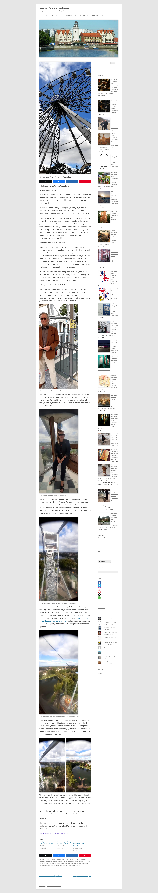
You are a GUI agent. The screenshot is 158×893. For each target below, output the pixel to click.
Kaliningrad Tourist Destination (56, 863)
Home (41, 15)
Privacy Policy (101, 608)
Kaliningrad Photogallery (58, 859)
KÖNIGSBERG (114, 128)
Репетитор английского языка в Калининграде (93, 15)
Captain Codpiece (76, 865)
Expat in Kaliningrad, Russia (54, 7)
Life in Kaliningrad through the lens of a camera (63, 842)
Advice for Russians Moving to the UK (51, 876)
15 (113, 543)
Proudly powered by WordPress (54, 886)
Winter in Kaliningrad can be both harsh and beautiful (80, 843)
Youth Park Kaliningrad (53, 865)
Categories (55, 15)
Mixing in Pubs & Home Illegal (82, 876)
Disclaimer (100, 673)
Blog (47, 15)
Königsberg (67, 863)
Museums (100, 147)
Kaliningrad (42, 861)
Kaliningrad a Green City (51, 861)
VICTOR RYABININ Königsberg (69, 15)
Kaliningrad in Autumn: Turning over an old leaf (46, 842)
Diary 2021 (114, 385)
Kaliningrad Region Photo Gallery (106, 186)
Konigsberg (73, 863)
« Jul (99, 551)
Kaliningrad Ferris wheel (78, 861)
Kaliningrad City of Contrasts (65, 861)
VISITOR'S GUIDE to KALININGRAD (72, 859)
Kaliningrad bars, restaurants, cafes (114, 331)
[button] (52, 765)
